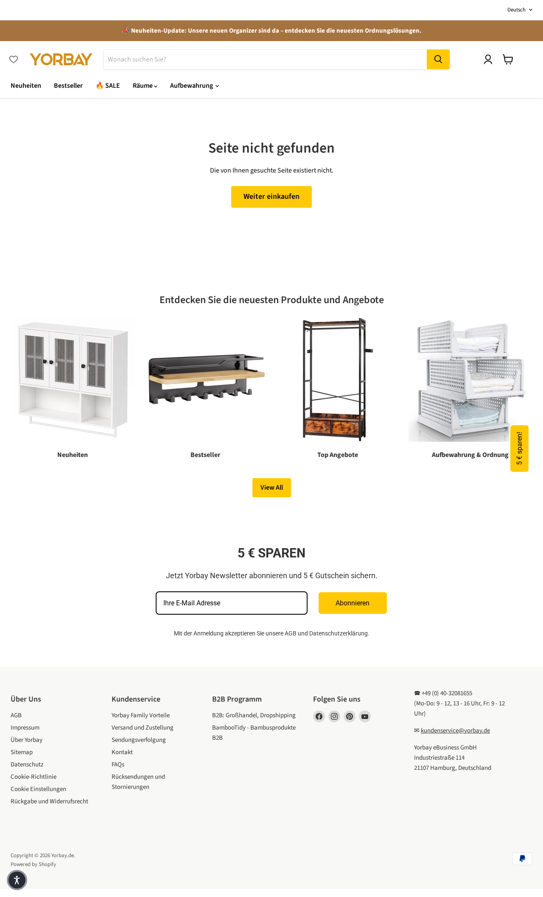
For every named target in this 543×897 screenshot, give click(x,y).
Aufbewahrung (192, 85)
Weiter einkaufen (271, 196)
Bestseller (68, 85)
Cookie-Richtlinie (33, 776)
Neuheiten (26, 85)
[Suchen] (438, 59)
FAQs (118, 764)
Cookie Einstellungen (38, 789)
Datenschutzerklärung (338, 633)
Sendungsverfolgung (139, 739)
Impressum (25, 727)
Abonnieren (352, 603)
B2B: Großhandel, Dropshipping (254, 715)
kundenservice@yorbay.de (455, 730)
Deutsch (516, 10)
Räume (143, 85)
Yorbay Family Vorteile (141, 715)
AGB (291, 633)
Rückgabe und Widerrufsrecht (49, 801)
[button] (17, 880)
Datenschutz (27, 764)
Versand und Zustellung (143, 727)
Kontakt (122, 752)
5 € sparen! (519, 448)
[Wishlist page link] (13, 59)
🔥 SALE (107, 85)
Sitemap (22, 752)
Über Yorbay (26, 739)
